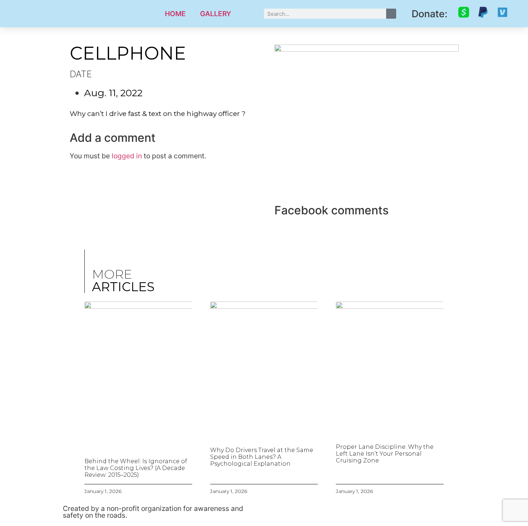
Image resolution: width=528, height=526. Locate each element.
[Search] (391, 14)
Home (175, 13)
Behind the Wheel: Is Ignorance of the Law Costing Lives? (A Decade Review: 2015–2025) (135, 468)
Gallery (215, 13)
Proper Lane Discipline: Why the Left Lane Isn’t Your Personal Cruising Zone (385, 453)
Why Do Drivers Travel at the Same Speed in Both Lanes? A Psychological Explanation (261, 457)
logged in (127, 156)
